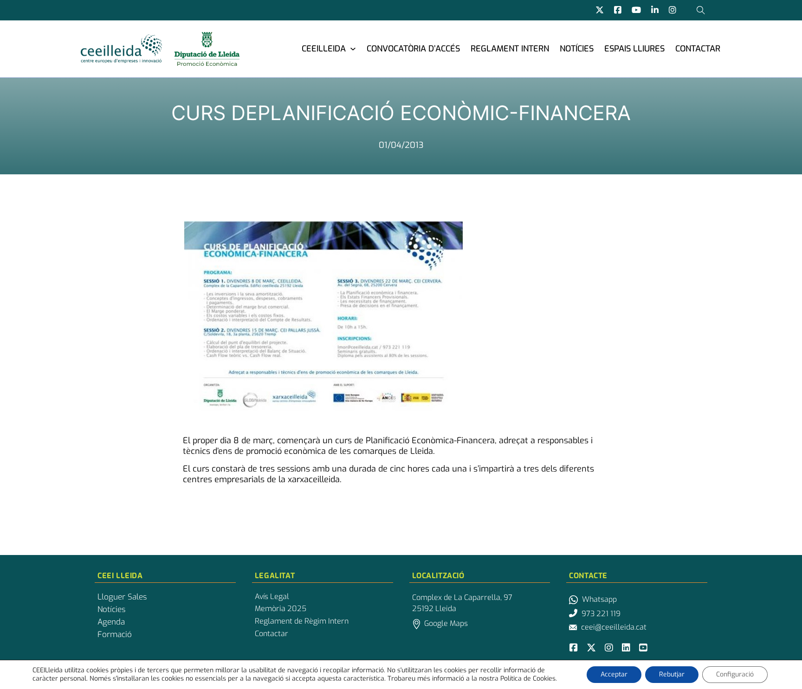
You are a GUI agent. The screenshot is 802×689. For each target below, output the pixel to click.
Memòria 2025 (280, 608)
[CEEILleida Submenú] (353, 48)
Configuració (735, 674)
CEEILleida (324, 48)
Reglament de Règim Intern (302, 621)
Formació (114, 635)
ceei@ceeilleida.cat (614, 627)
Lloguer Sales (122, 597)
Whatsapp (599, 599)
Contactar (697, 48)
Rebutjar (672, 674)
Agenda (111, 622)
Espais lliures (634, 48)
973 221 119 (601, 614)
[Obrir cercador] (701, 10)
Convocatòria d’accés (413, 48)
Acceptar (614, 674)
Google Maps (446, 623)
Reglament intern (510, 48)
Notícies (577, 48)
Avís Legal (272, 596)
